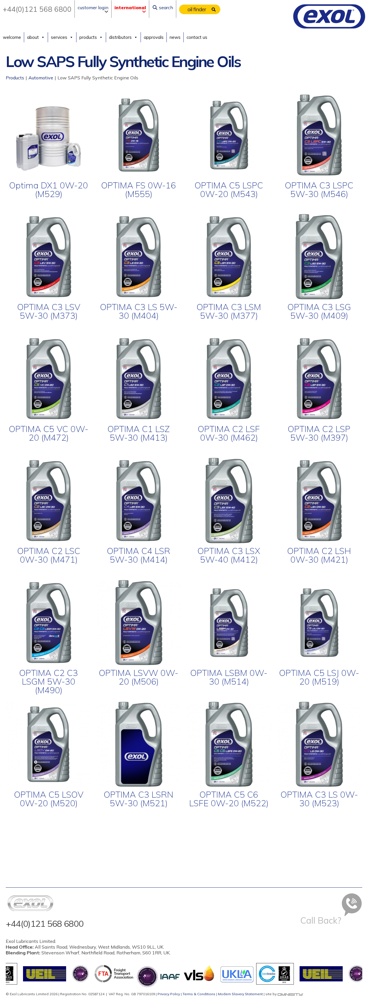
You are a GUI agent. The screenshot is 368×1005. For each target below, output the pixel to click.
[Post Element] (49, 151)
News (175, 37)
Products (88, 37)
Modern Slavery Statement (240, 994)
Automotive (40, 78)
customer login (93, 7)
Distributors (120, 37)
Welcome (12, 37)
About (33, 37)
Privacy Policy (169, 994)
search (165, 7)
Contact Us (197, 37)
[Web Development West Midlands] (290, 994)
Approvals (154, 37)
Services (59, 37)
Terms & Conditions (199, 994)
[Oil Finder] (200, 9)
